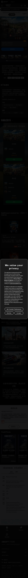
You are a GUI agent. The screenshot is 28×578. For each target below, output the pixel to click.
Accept (19, 313)
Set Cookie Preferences (14, 309)
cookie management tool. (15, 283)
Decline (9, 313)
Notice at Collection (9, 280)
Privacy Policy (17, 278)
